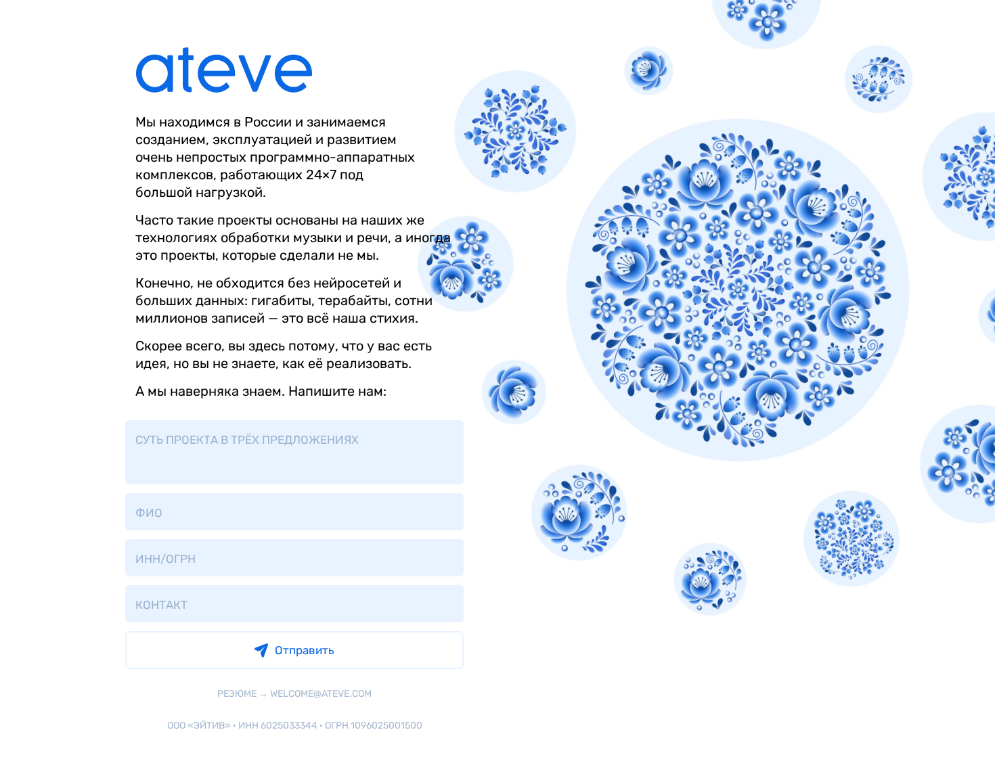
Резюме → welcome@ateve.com (294, 693)
